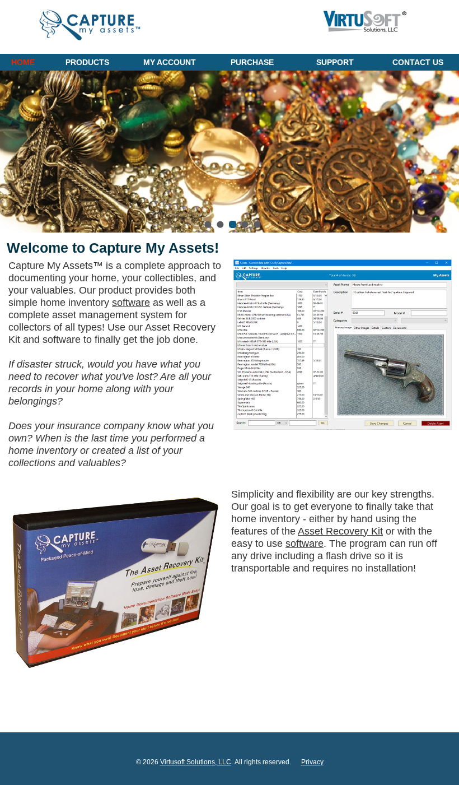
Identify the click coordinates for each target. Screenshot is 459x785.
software (131, 302)
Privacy (312, 762)
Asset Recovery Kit (340, 531)
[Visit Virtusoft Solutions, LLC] (364, 34)
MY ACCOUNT (169, 62)
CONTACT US (417, 62)
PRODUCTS (87, 62)
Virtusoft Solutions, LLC (195, 762)
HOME (23, 62)
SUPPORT (335, 62)
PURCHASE (252, 62)
